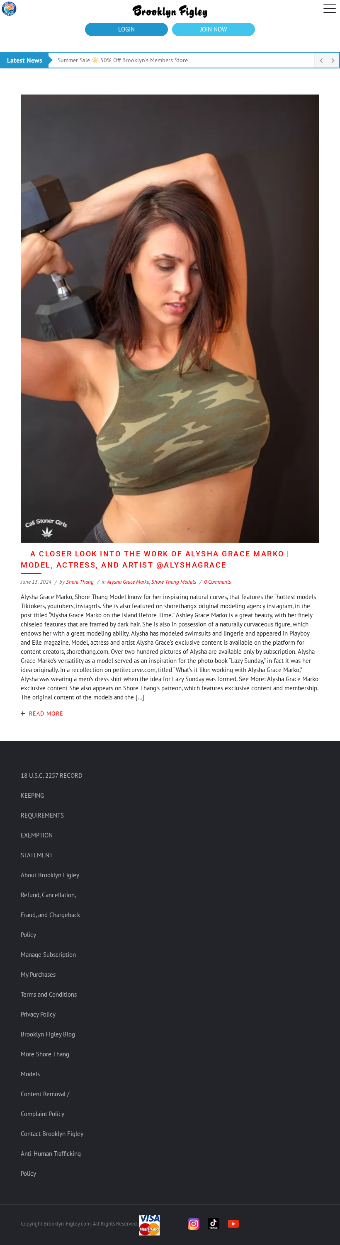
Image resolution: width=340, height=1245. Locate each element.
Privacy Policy (38, 1014)
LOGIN (126, 29)
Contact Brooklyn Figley (52, 1134)
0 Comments (217, 581)
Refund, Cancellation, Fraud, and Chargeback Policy (50, 915)
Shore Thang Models (173, 581)
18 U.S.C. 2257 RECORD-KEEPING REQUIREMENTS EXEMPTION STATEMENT (53, 815)
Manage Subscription (48, 955)
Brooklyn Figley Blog (48, 1034)
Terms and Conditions (49, 994)
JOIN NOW (213, 29)
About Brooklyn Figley (50, 875)
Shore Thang (80, 581)
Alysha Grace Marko (128, 581)
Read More (46, 713)
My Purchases (38, 974)
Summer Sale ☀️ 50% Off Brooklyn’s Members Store (123, 60)
